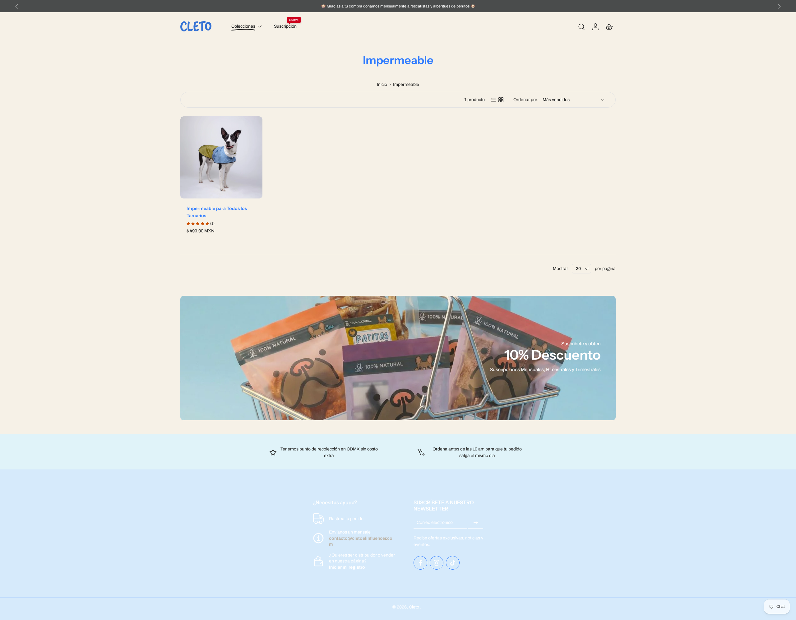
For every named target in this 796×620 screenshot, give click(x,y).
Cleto (414, 607)
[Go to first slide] (779, 6)
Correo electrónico (435, 522)
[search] (581, 26)
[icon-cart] (609, 26)
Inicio (382, 84)
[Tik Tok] (453, 563)
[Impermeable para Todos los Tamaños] (221, 157)
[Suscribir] (475, 523)
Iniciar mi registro (347, 567)
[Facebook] (420, 563)
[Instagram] (436, 563)
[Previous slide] (16, 6)
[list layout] (493, 99)
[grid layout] (501, 99)
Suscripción (285, 26)
